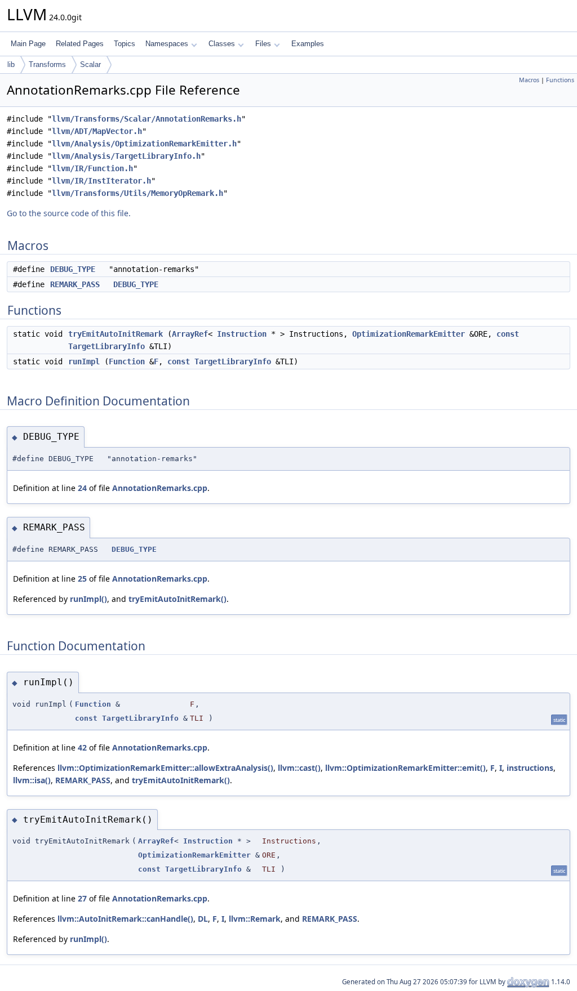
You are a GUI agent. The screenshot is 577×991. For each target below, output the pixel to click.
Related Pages (80, 43)
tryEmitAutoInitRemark (115, 333)
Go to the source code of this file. (69, 213)
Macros (529, 80)
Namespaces (166, 43)
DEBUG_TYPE (72, 269)
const (507, 333)
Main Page (28, 43)
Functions (560, 80)
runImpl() (88, 598)
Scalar (90, 64)
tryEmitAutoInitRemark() (177, 598)
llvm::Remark (255, 918)
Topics (124, 43)
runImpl (84, 361)
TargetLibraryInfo (106, 346)
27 (82, 898)
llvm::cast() (299, 767)
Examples (307, 43)
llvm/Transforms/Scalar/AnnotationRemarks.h (146, 118)
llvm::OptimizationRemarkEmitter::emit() (405, 767)
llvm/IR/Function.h (92, 168)
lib (11, 64)
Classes (221, 43)
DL (203, 918)
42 (82, 747)
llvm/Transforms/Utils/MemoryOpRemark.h (137, 193)
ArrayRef (190, 333)
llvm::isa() (32, 780)
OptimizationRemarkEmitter (408, 333)
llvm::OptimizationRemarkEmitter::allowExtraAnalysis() (165, 767)
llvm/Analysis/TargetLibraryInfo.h (126, 155)
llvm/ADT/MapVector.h (97, 131)
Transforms (47, 64)
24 (82, 488)
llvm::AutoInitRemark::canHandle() (125, 918)
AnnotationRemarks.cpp (159, 488)
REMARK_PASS (75, 284)
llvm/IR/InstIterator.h (101, 180)
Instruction (242, 333)
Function (127, 361)
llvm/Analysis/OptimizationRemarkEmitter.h (144, 143)
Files (263, 43)
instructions (530, 767)
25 (82, 578)
